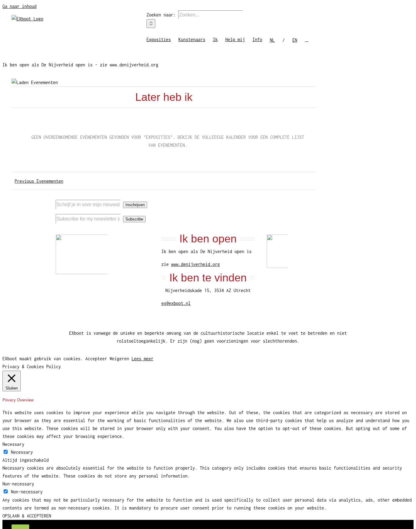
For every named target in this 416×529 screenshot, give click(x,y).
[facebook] (321, 197)
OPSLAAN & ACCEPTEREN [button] (26, 515)
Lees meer (142, 358)
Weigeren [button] (119, 358)
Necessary (22, 452)
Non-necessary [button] (18, 483)
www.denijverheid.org (195, 264)
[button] (306, 39)
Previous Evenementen (39, 181)
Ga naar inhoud (19, 6)
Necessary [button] (13, 444)
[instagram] (331, 197)
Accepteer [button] (96, 358)
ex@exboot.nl (176, 303)
